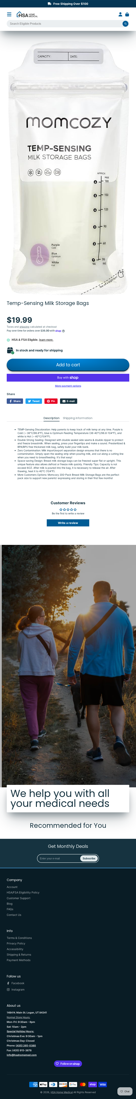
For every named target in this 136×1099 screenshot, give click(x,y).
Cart (127, 14)
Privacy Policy (16, 943)
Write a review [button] (68, 523)
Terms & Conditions (19, 938)
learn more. (46, 339)
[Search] (126, 24)
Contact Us (14, 915)
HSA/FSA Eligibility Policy (23, 892)
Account (120, 14)
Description (52, 418)
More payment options (68, 385)
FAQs (10, 909)
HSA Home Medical (62, 1092)
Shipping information (77, 418)
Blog (9, 903)
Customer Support (18, 898)
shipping (24, 326)
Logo (27, 14)
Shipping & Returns (19, 954)
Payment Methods (18, 960)
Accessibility (15, 949)
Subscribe (89, 858)
